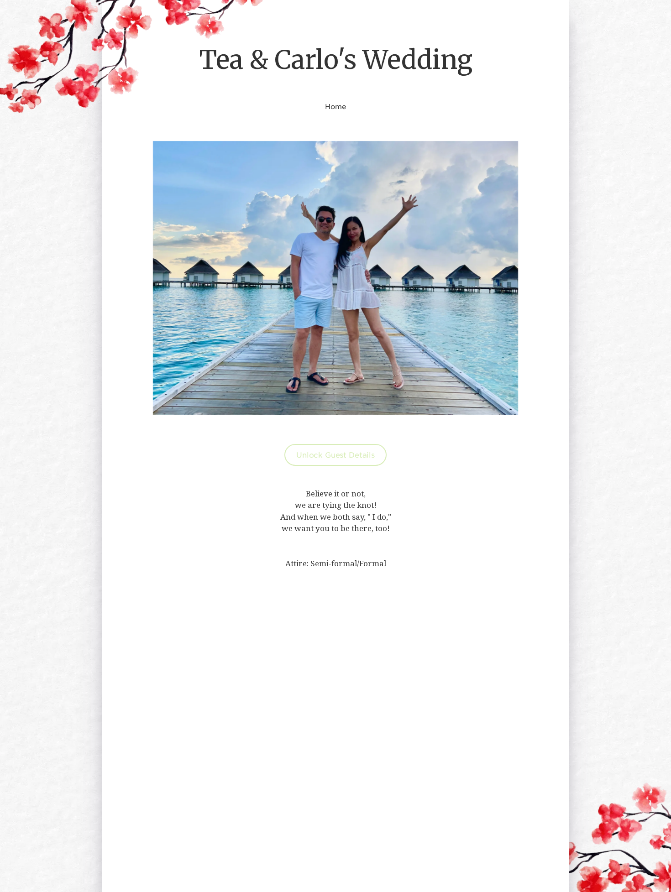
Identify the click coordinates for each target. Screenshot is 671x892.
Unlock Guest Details (335, 454)
